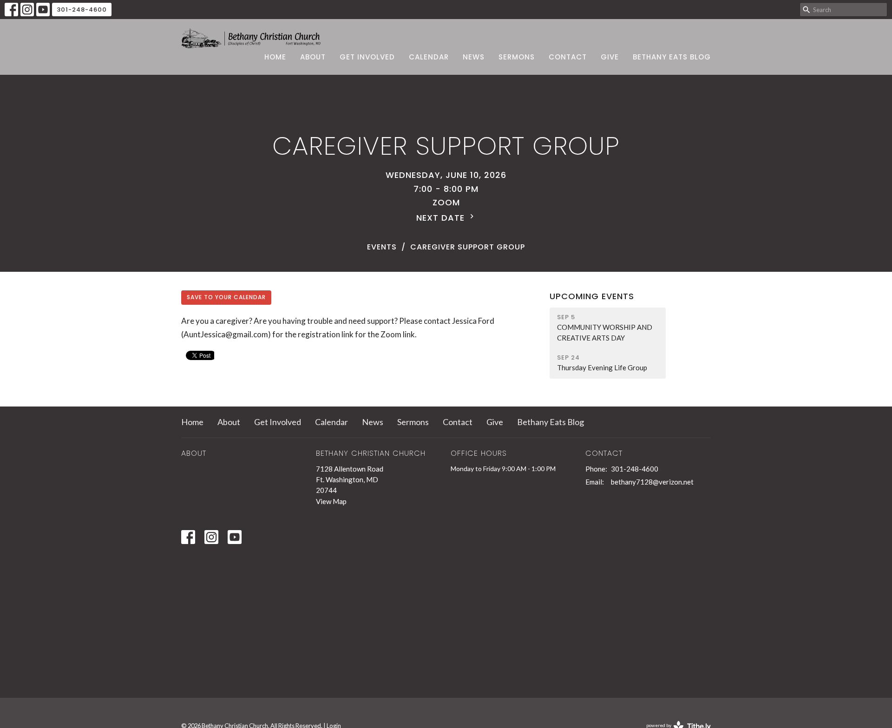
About (313, 57)
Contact (568, 57)
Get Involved (367, 57)
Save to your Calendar (226, 297)
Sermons (516, 57)
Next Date (441, 217)
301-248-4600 (82, 9)
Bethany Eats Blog (672, 57)
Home (275, 57)
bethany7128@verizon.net (652, 482)
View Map (331, 501)
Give (610, 57)
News (474, 57)
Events (382, 247)
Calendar (429, 57)
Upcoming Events (592, 296)
